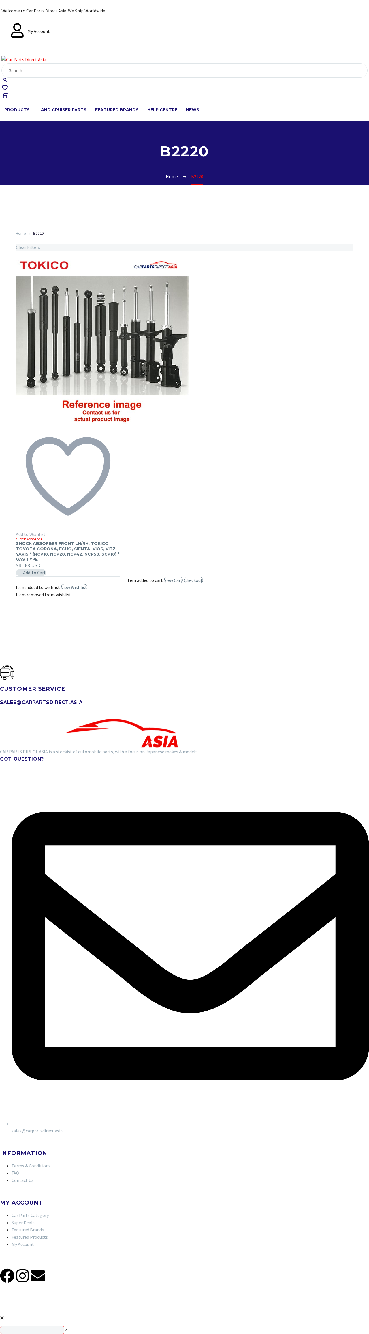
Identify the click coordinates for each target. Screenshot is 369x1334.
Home (21, 233)
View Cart (173, 580)
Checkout (193, 580)
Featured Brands (117, 109)
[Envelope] (38, 1275)
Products (17, 109)
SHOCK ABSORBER (29, 539)
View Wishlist (74, 587)
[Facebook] (7, 1275)
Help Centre (162, 109)
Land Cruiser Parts (62, 109)
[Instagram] (22, 1275)
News (192, 109)
